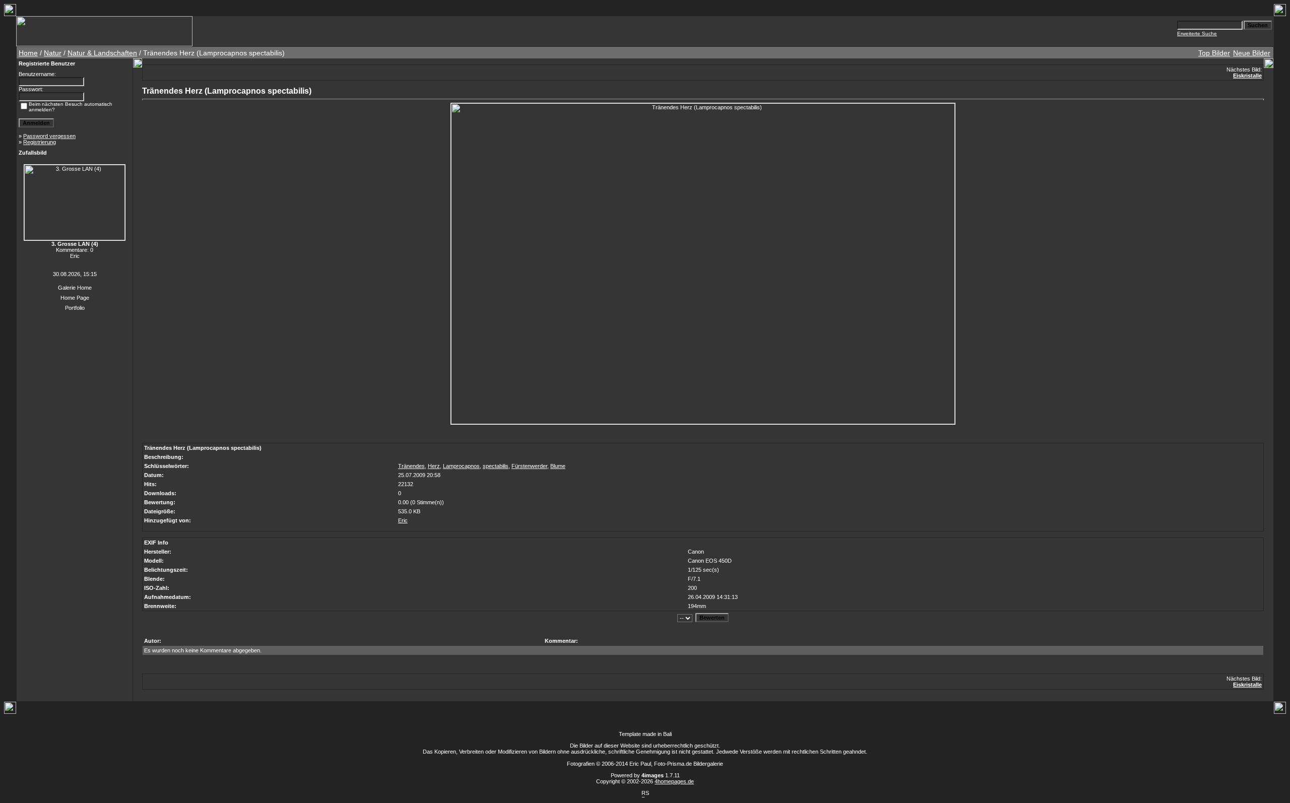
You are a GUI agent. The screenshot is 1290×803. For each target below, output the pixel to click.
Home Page (74, 298)
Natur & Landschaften (102, 53)
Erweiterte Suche (1197, 33)
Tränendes (411, 466)
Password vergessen (49, 136)
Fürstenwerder (529, 466)
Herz (434, 466)
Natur (52, 53)
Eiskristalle (1247, 76)
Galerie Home (75, 288)
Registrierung (39, 142)
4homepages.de (674, 781)
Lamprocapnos (461, 466)
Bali (667, 734)
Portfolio (75, 308)
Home (28, 53)
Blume (557, 466)
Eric (403, 520)
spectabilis (495, 466)
